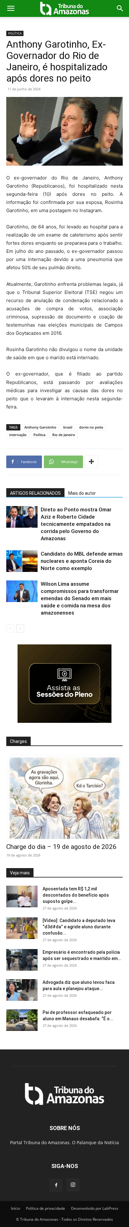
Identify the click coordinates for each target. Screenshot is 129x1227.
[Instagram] (73, 1185)
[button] (11, 8)
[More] (91, 462)
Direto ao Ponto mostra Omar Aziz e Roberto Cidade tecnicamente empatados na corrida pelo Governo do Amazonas (76, 523)
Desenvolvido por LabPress (94, 1208)
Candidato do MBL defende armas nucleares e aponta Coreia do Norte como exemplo (82, 561)
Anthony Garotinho (40, 427)
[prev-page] (10, 628)
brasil (67, 427)
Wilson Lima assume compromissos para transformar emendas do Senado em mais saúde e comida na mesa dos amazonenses (80, 598)
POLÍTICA (15, 33)
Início (15, 1208)
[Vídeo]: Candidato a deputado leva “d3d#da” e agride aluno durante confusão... (79, 927)
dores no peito (91, 427)
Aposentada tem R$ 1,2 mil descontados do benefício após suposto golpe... (76, 895)
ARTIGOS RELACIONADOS (35, 493)
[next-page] (20, 628)
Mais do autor (82, 493)
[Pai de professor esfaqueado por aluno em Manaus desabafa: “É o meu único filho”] (22, 1020)
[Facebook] (56, 1185)
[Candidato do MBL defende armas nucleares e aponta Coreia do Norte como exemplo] (22, 561)
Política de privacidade (45, 1208)
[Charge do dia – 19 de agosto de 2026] (64, 796)
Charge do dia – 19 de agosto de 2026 (61, 847)
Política (39, 434)
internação (18, 434)
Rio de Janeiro (63, 434)
